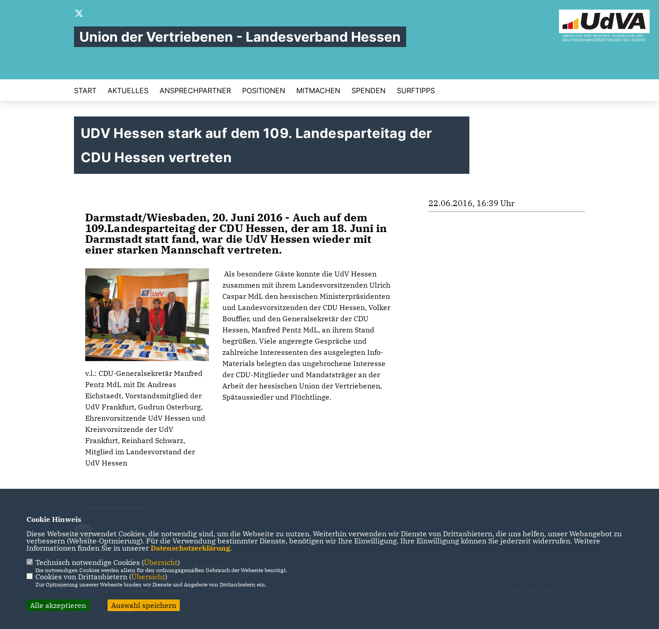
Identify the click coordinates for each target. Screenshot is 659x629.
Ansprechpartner (195, 90)
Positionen (263, 90)
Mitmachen (318, 90)
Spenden (368, 90)
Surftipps (416, 90)
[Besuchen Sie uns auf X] (79, 14)
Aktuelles (128, 90)
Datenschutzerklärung (190, 547)
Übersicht (161, 562)
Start (85, 90)
